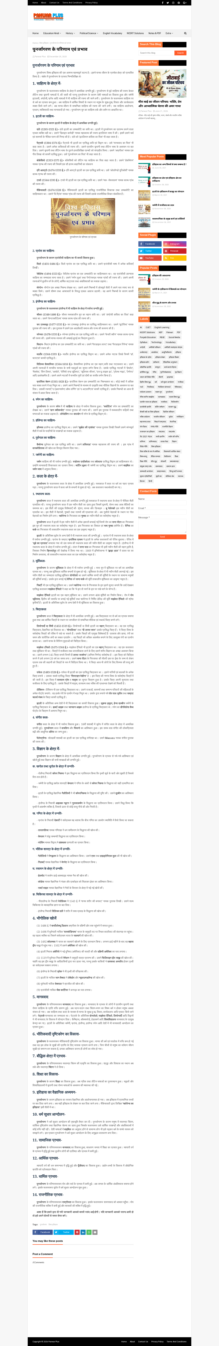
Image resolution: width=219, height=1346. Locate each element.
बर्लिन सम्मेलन (159, 407)
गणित (154, 372)
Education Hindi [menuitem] (51, 33)
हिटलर (142, 481)
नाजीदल (180, 382)
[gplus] (184, 3)
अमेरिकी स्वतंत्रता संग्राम (173, 347)
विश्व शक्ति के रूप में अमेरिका (150, 451)
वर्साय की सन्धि (173, 436)
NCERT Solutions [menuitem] (135, 33)
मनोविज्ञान (180, 417)
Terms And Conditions (72, 3)
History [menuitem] (69, 33)
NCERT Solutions (147, 332)
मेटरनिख (173, 422)
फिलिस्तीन (175, 402)
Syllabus (143, 342)
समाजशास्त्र (174, 461)
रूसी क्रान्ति (160, 436)
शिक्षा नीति (143, 461)
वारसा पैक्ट (164, 441)
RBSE (162, 337)
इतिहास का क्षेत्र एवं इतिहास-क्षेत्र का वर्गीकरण (166, 180)
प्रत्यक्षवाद (161, 397)
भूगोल (171, 417)
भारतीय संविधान (159, 417)
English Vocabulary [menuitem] (112, 33)
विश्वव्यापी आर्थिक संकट (172, 451)
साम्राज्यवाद (161, 471)
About (43, 3)
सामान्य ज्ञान (170, 466)
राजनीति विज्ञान (167, 427)
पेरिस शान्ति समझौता (147, 397)
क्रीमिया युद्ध (144, 372)
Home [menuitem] (36, 33)
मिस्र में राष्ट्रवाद (160, 422)
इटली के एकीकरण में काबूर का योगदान (168, 191)
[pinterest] (179, 3)
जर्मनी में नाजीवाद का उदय (163, 205)
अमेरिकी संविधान (154, 347)
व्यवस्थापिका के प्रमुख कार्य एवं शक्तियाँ (168, 219)
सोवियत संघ (170, 476)
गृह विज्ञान (178, 372)
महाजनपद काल (145, 422)
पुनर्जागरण (43, 1224)
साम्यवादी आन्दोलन (146, 471)
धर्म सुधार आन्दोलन (167, 382)
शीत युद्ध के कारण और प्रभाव (164, 303)
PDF (178, 332)
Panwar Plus (40, 57)
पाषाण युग (158, 392)
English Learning (162, 327)
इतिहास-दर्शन (144, 362)
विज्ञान (174, 441)
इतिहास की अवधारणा (161, 275)
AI (141, 327)
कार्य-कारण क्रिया (170, 367)
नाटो (141, 387)
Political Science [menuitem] (88, 33)
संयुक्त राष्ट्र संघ (146, 466)
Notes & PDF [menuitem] (155, 33)
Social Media (174, 337)
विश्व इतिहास (43, 43)
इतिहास (178, 352)
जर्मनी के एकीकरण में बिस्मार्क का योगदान (169, 289)
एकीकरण (156, 362)
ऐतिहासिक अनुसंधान (170, 362)
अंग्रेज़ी (142, 347)
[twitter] (168, 3)
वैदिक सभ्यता (155, 456)
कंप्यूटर (157, 367)
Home (35, 3)
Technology (156, 342)
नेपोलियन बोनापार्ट (164, 387)
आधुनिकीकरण (167, 352)
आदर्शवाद (154, 352)
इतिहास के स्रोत (145, 357)
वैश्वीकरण (167, 456)
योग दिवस (143, 427)
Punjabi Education (148, 337)
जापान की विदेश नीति (147, 377)
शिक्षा (176, 456)
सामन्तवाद (159, 466)
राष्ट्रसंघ (172, 431)
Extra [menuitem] (168, 33)
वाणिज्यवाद (153, 441)
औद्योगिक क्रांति (145, 367)
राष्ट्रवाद (162, 431)
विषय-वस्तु (143, 456)
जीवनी (161, 377)
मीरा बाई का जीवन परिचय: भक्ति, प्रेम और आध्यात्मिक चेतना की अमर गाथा (159, 104)
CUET (148, 327)
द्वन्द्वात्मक (170, 377)
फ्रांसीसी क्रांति (145, 407)
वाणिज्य (142, 441)
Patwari (169, 332)
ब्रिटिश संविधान (168, 412)
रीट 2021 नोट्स (146, 436)
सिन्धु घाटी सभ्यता (175, 471)
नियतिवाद (150, 387)
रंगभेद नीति (154, 427)
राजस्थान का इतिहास (147, 431)
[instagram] (173, 3)
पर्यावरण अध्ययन (145, 392)
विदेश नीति (143, 446)
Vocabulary (171, 342)
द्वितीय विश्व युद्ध (145, 382)
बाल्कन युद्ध (172, 407)
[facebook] (162, 3)
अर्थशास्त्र (143, 352)
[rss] (174, 258)
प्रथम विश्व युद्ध (174, 397)
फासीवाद (164, 402)
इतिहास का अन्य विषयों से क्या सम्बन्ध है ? (169, 164)
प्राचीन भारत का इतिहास (148, 402)
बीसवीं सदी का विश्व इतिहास (149, 412)
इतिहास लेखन (160, 357)
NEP (160, 332)
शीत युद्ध (154, 461)
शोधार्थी (163, 461)
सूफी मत (159, 476)
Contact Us (54, 3)
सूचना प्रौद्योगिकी (146, 476)
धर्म (156, 382)
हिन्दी (150, 481)
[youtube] (150, 258)
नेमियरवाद (178, 387)
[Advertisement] (128, 17)
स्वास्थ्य (180, 476)
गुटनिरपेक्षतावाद (165, 372)
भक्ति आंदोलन (145, 417)
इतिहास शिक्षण (174, 357)
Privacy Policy (91, 3)
